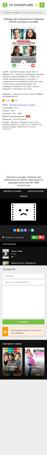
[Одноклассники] (18, 230)
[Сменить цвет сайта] (36, 5)
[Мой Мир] (21, 230)
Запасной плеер (36, 191)
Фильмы (17, 12)
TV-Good (21, 5)
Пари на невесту (34, 366)
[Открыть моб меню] (41, 4)
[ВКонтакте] (14, 230)
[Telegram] (32, 230)
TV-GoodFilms (8, 12)
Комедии (13, 105)
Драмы (32, 105)
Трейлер (23, 196)
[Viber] (25, 230)
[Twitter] (28, 230)
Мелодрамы (23, 105)
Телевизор (12, 366)
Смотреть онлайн (12, 191)
